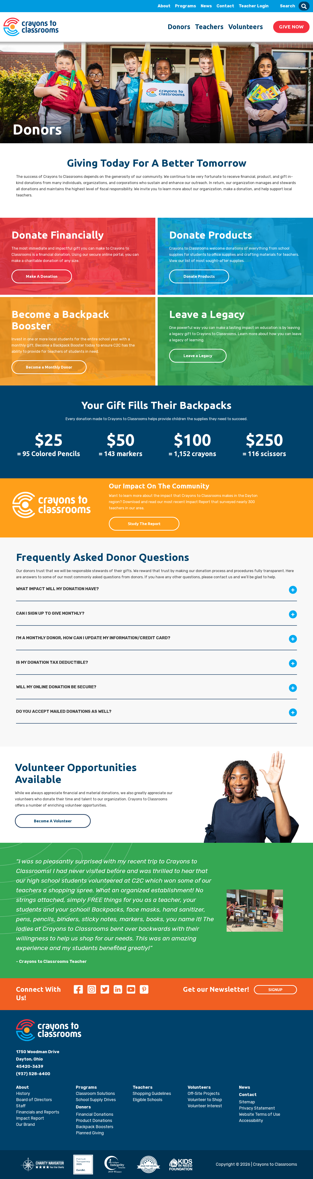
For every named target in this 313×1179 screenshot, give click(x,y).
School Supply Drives (96, 1099)
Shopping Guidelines (152, 1093)
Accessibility (251, 1120)
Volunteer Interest (205, 1105)
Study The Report (144, 523)
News (206, 5)
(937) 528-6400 (33, 1073)
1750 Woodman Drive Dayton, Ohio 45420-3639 (37, 1059)
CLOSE (62, 6)
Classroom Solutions (95, 1093)
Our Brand (25, 1124)
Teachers (209, 26)
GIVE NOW (291, 26)
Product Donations (94, 1120)
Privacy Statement (257, 1108)
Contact (225, 5)
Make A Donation (42, 276)
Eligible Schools (147, 1099)
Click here (36, 48)
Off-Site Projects (204, 1093)
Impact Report (30, 1118)
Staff (20, 1105)
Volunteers (245, 26)
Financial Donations (94, 1114)
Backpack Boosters (94, 1126)
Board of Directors (34, 1099)
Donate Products (199, 276)
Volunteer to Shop (205, 1099)
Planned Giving (90, 1132)
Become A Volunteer (53, 821)
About (164, 5)
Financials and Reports (37, 1112)
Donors (179, 26)
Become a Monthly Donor (49, 367)
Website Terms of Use (259, 1114)
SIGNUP (275, 989)
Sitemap (247, 1102)
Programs (185, 5)
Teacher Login (254, 5)
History (23, 1093)
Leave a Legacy (198, 355)
